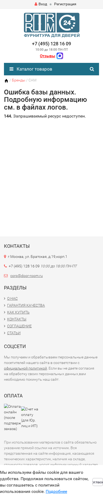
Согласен (97, 482)
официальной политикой (25, 368)
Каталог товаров (34, 69)
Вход (43, 4)
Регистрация (65, 4)
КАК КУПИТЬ (18, 312)
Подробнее (56, 491)
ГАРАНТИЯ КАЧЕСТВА (26, 305)
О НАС (12, 298)
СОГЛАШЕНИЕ (19, 326)
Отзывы (47, 56)
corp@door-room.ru (26, 276)
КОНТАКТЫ (16, 319)
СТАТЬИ (14, 333)
